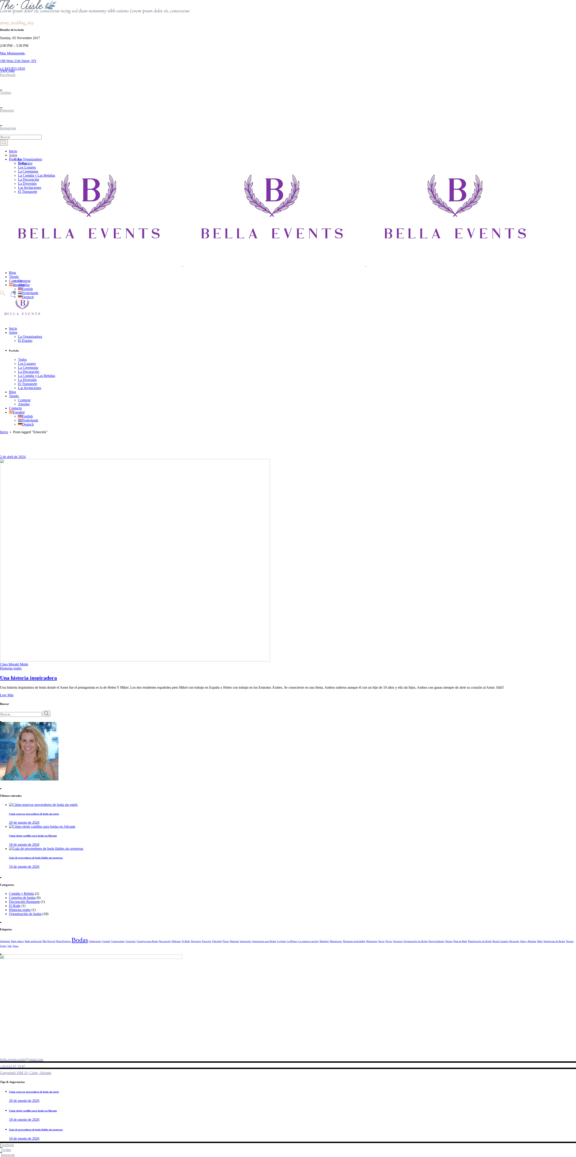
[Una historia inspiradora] (135, 660)
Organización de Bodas (415, 941)
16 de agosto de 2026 (24, 866)
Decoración (165, 941)
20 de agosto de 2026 (24, 822)
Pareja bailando (436, 941)
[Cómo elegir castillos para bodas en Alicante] (42, 826)
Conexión (131, 941)
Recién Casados (500, 941)
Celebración (95, 941)
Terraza (570, 941)
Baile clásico (17, 941)
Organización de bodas (25, 914)
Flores (226, 941)
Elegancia (196, 941)
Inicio (4, 432)
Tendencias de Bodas (554, 941)
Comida (106, 941)
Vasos (15, 946)
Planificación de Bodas (480, 941)
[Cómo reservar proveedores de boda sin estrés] (43, 805)
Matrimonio (336, 941)
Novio (388, 941)
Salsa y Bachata (528, 941)
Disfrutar (176, 941)
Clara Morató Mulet (14, 664)
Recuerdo (514, 941)
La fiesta (281, 941)
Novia (381, 941)
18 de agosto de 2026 (24, 844)
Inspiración (245, 941)
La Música (292, 941)
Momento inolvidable (354, 941)
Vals (9, 946)
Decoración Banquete (24, 902)
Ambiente (5, 941)
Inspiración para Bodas (264, 941)
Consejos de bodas (22, 898)
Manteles (324, 941)
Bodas (80, 939)
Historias (234, 941)
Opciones (398, 941)
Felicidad (217, 941)
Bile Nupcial (49, 941)
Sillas (539, 941)
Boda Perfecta (63, 941)
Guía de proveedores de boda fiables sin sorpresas (36, 857)
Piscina (448, 941)
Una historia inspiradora (28, 678)
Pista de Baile (460, 941)
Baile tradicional (33, 941)
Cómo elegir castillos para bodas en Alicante (33, 835)
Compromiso (118, 941)
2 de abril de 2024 (13, 457)
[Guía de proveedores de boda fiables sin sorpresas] (46, 848)
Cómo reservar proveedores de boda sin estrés (34, 813)
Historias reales (11, 668)
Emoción (206, 941)
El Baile (14, 906)
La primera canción (308, 941)
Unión (3, 946)
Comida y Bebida (21, 893)
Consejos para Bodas (147, 941)
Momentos (371, 941)
